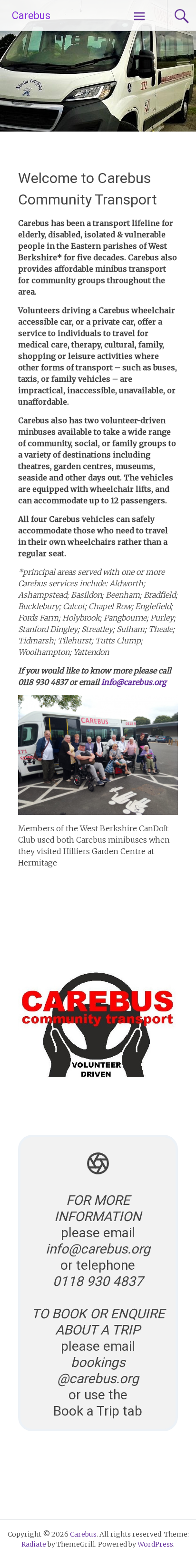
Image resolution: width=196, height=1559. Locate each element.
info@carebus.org (134, 682)
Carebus (31, 15)
